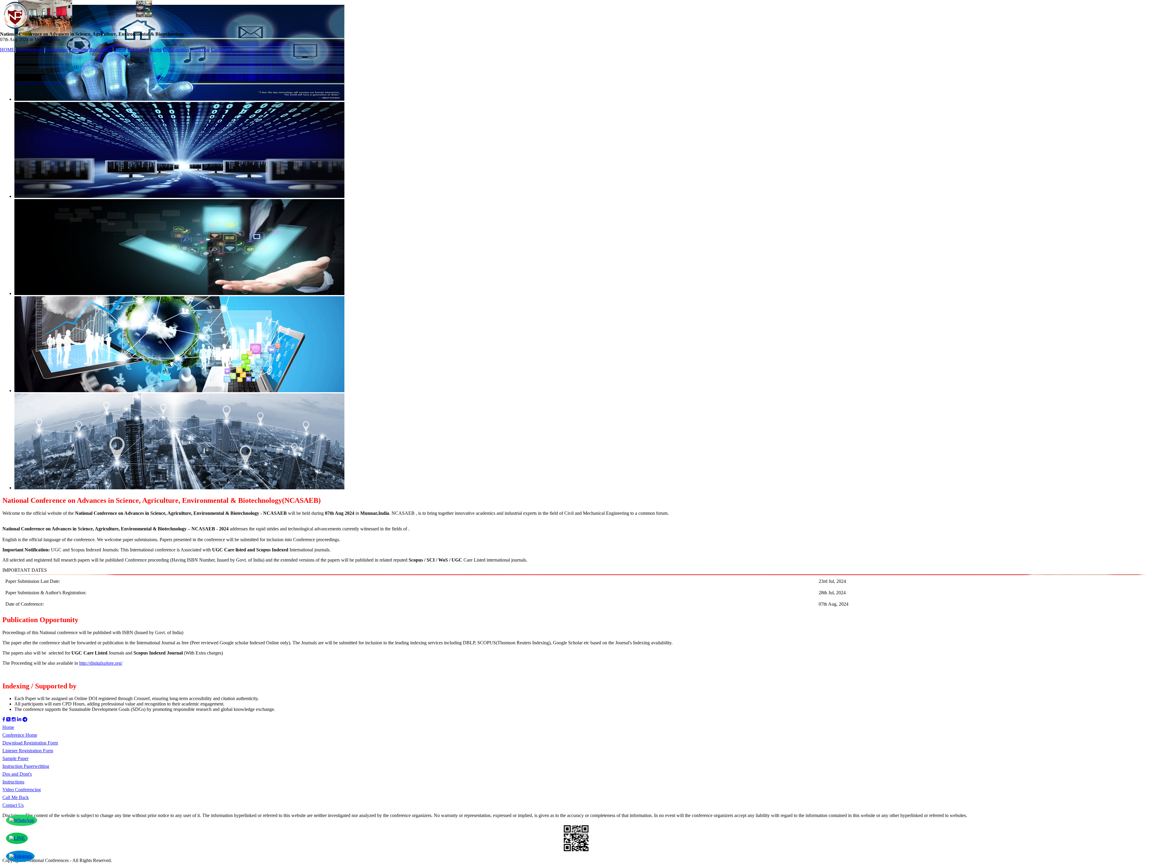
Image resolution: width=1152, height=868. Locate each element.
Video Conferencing (21, 789)
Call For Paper (30, 49)
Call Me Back (15, 797)
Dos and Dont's (17, 774)
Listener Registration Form (27, 750)
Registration (100, 49)
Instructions (13, 781)
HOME (7, 49)
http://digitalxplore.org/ (100, 663)
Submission (57, 49)
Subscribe (200, 49)
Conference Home (19, 735)
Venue (120, 49)
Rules (156, 49)
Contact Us (221, 49)
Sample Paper (15, 758)
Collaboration (176, 49)
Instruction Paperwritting (25, 766)
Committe (78, 49)
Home (8, 727)
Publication (138, 49)
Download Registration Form (30, 742)
